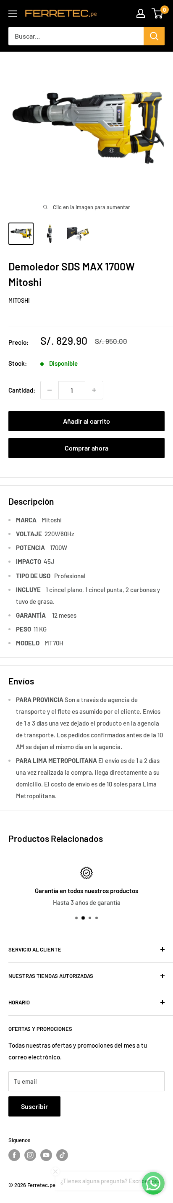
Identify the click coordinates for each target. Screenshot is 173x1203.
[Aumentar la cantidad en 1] (94, 390)
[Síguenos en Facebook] (14, 1155)
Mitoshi (19, 300)
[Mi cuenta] (140, 13)
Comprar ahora (86, 448)
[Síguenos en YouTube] (46, 1155)
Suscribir (34, 1106)
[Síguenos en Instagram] (30, 1155)
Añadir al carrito (86, 421)
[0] (157, 13)
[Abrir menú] (12, 13)
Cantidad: (21, 390)
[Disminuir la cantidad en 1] (49, 390)
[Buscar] (154, 36)
